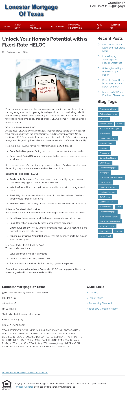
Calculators (57, 26)
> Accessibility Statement (99, 303)
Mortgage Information (75, 26)
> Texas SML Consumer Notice (102, 309)
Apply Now (18, 26)
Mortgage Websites (24, 387)
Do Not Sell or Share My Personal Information (25, 372)
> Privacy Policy (95, 298)
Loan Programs (35, 26)
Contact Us (115, 26)
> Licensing (92, 292)
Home (7, 26)
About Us (100, 26)
